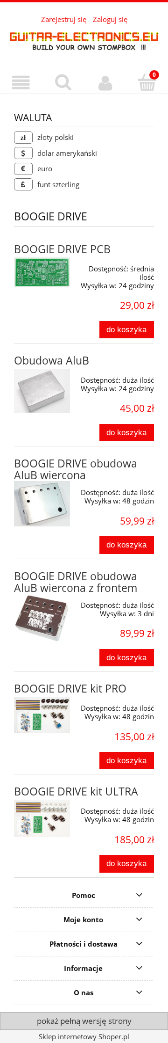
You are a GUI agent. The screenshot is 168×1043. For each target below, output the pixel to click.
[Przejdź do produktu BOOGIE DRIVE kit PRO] (42, 715)
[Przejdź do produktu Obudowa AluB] (42, 391)
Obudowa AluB (51, 360)
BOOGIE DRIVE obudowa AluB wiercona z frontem (75, 582)
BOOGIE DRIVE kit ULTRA (76, 791)
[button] (21, 82)
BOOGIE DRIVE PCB (62, 249)
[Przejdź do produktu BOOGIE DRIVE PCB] (42, 272)
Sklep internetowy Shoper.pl (84, 1036)
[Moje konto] (105, 82)
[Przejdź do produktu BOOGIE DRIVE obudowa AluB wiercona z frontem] (42, 618)
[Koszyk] (147, 82)
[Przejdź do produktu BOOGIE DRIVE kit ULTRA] (42, 818)
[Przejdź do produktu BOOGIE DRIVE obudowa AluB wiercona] (42, 503)
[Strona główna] (84, 40)
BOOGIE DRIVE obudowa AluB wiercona (75, 469)
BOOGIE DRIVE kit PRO (70, 688)
